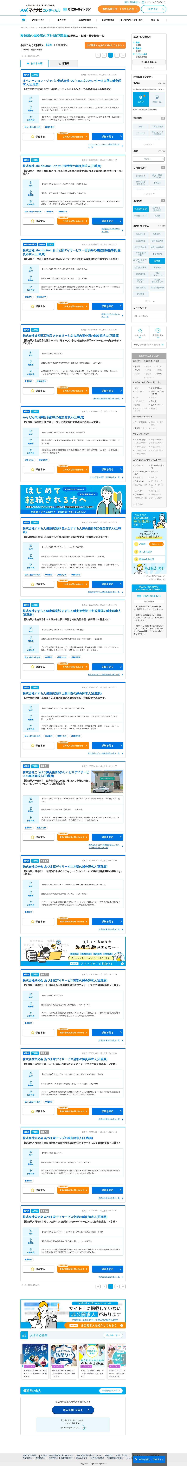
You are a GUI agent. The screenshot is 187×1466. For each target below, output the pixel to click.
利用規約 (108, 1455)
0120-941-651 (77, 9)
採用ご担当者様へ (132, 2)
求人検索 (61, 19)
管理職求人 (141, 176)
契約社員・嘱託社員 (157, 209)
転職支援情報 (108, 19)
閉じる (147, 301)
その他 (157, 216)
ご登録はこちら (155, 544)
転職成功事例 (85, 19)
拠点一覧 (155, 19)
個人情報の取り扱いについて (89, 1455)
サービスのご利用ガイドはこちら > (155, 576)
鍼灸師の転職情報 (48, 27)
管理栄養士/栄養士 (115, 1458)
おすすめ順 (36, 63)
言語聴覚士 (53, 1458)
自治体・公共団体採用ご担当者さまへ (57, 1455)
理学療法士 (27, 1458)
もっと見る (147, 144)
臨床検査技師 (67, 1458)
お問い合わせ (121, 1455)
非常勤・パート (140, 216)
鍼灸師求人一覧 (64, 27)
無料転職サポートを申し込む (118, 9)
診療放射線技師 (97, 1458)
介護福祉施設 (157, 126)
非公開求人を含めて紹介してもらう (104, 45)
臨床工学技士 (81, 1458)
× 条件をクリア (149, 67)
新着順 (65, 63)
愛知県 (75, 27)
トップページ (23, 19)
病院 (141, 126)
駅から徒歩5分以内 (157, 176)
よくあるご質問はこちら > (158, 579)
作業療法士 (40, 1458)
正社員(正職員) (140, 209)
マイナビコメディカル (29, 27)
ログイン (153, 9)
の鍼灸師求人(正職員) (62, 166)
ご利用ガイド (38, 19)
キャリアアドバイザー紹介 (131, 19)
